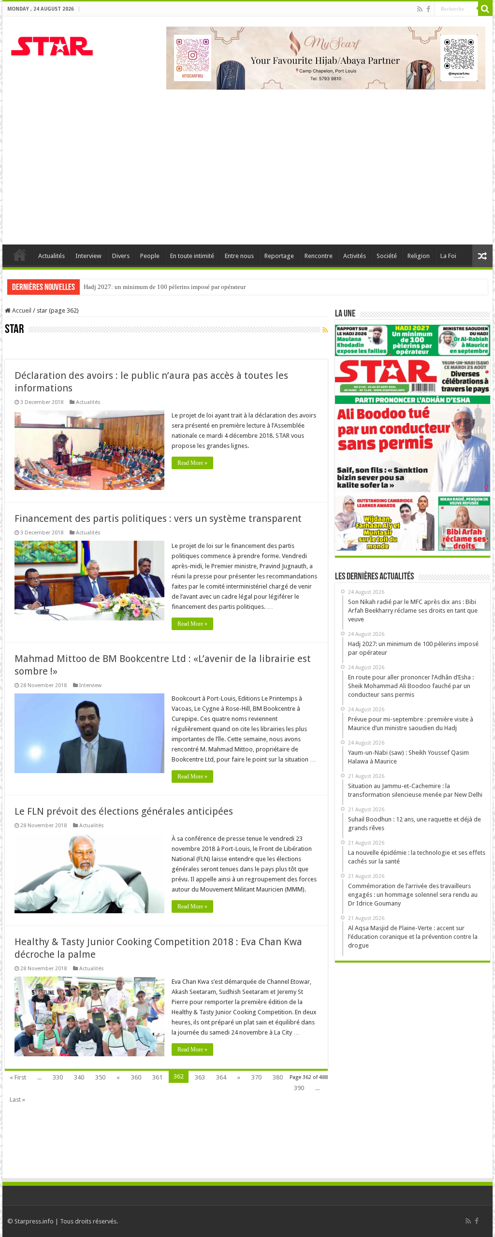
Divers (121, 255)
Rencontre (319, 255)
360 (136, 1077)
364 (221, 1077)
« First (18, 1077)
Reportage (279, 255)
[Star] (52, 45)
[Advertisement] (247, 162)
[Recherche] (485, 8)
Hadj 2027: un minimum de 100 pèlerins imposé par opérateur (165, 286)
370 (256, 1077)
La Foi (448, 255)
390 (299, 1088)
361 (157, 1077)
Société (387, 255)
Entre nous (239, 255)
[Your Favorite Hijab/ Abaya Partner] (325, 57)
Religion (419, 255)
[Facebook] (428, 9)
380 (278, 1077)
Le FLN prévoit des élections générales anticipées (124, 811)
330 (58, 1077)
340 (79, 1077)
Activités (354, 255)
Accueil (19, 255)
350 (100, 1077)
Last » (17, 1099)
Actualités (51, 255)
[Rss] (419, 9)
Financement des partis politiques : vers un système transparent (158, 518)
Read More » (192, 463)
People (150, 255)
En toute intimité (192, 255)
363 (200, 1077)
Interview (88, 255)
